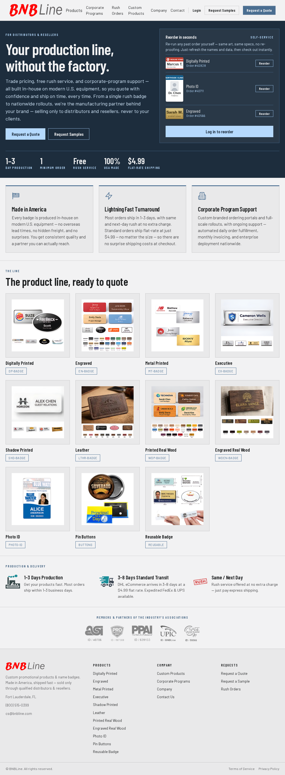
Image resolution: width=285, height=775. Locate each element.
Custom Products (136, 10)
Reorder (264, 63)
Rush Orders (117, 10)
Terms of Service (242, 769)
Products (74, 10)
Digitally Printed (105, 673)
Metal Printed (103, 689)
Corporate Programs (95, 10)
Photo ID (99, 736)
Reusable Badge (106, 751)
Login (197, 10)
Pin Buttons (102, 744)
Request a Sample (235, 681)
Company (159, 10)
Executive (100, 697)
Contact (178, 10)
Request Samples (221, 10)
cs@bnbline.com (19, 713)
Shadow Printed (105, 704)
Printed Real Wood (107, 720)
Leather (99, 712)
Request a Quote (259, 10)
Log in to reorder (219, 131)
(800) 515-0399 (17, 705)
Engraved (100, 681)
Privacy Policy (269, 769)
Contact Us (166, 697)
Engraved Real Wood (109, 728)
